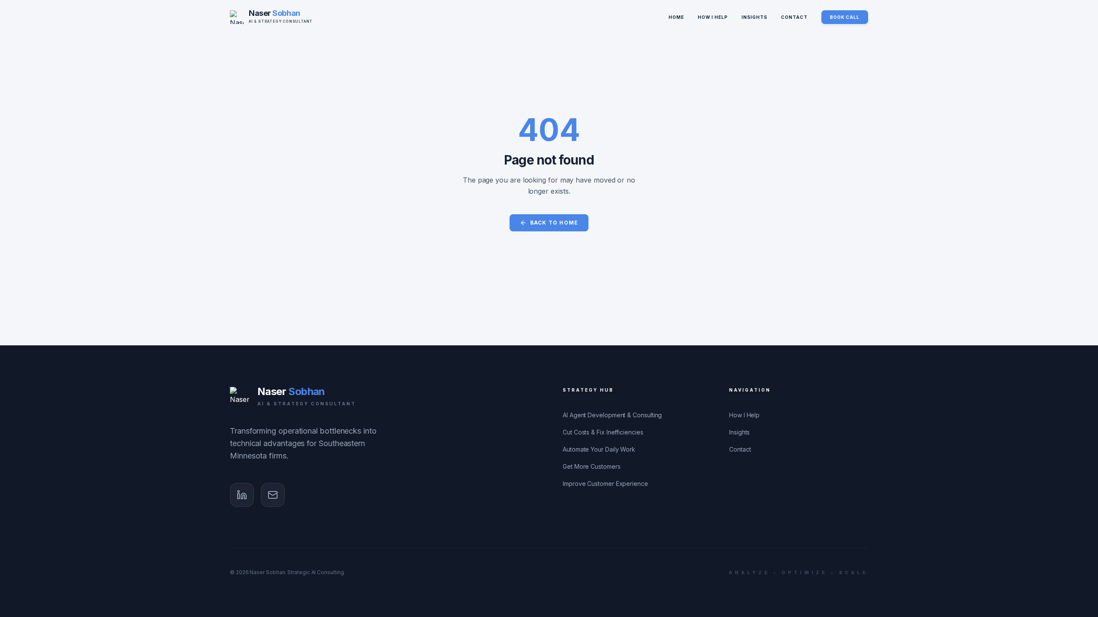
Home (676, 17)
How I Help (713, 17)
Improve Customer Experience (605, 483)
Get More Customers (592, 466)
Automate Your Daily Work (599, 449)
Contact (794, 17)
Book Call (845, 17)
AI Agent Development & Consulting (612, 415)
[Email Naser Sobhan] (273, 495)
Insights (754, 17)
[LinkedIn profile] (242, 495)
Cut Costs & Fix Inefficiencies (603, 432)
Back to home (554, 222)
